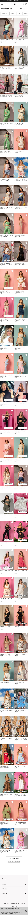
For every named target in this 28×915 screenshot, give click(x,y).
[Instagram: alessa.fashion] (5, 879)
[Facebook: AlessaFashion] (2, 879)
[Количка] (26, 4)
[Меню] (2, 4)
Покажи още (14, 858)
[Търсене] (4, 4)
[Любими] (23, 4)
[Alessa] (14, 4)
